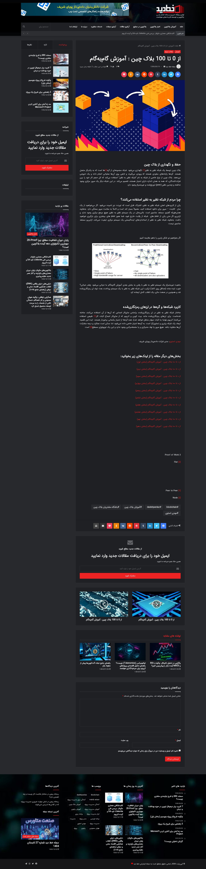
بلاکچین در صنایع (139, 26)
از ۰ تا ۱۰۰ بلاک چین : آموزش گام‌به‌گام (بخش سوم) (158, 376)
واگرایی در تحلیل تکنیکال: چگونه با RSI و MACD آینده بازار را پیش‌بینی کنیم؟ (165, 664)
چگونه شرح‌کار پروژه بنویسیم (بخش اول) (40, 82)
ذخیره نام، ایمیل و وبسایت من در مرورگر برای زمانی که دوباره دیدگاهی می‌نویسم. (148, 750)
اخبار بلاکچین (155, 26)
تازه (45, 44)
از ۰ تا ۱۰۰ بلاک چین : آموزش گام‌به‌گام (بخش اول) (159, 362)
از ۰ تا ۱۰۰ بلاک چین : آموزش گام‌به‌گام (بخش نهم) (159, 419)
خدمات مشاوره (96, 26)
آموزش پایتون (76, 809)
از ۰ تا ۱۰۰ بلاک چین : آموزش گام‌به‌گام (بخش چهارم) (158, 383)
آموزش (171, 45)
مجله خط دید (170, 66)
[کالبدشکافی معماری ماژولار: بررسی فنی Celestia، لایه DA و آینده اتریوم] (61, 260)
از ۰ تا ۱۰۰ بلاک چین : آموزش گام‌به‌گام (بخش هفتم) (158, 405)
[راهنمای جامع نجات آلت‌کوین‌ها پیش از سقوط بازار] (95, 651)
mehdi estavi (94, 799)
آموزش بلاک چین (132, 507)
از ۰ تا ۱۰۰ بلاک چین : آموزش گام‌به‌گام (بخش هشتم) (158, 412)
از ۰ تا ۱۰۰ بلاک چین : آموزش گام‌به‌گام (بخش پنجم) (158, 390)
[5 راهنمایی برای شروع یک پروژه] (61, 96)
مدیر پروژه (82, 818)
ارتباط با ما (73, 26)
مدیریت (73, 818)
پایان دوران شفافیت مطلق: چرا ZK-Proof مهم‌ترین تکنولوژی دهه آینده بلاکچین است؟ (48, 243)
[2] (106, 170)
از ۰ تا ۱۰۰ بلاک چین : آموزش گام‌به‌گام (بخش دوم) (159, 369)
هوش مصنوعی (94, 828)
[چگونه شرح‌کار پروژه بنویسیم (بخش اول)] (61, 84)
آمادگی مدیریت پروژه (92, 804)
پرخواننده (63, 44)
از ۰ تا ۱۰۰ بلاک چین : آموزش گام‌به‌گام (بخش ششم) (158, 397)
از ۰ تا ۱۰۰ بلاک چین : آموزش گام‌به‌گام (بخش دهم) (158, 426)
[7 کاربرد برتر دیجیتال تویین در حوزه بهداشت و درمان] (61, 71)
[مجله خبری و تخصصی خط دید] (170, 11)
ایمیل (178, 740)
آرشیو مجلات (111, 26)
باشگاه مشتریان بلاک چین (105, 507)
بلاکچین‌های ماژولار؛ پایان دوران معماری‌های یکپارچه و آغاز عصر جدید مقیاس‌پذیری (143, 33)
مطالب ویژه (169, 51)
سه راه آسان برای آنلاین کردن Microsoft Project (39, 106)
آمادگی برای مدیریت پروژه (76, 799)
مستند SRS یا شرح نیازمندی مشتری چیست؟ (40, 57)
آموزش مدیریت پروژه (92, 809)
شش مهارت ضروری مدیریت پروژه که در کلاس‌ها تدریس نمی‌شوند (40, 803)
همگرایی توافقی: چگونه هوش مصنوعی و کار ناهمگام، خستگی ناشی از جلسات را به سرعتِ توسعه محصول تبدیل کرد (38, 302)
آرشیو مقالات (124, 26)
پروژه (75, 828)
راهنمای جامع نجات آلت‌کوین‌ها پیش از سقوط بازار (95, 664)
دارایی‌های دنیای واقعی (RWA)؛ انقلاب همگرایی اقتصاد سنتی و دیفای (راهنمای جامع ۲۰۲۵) (38, 286)
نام (179, 729)
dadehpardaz (153, 507)
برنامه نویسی (94, 818)
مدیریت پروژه (94, 823)
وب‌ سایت (124, 740)
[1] (144, 170)
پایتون (83, 828)
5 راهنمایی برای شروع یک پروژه (38, 92)
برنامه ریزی (79, 814)
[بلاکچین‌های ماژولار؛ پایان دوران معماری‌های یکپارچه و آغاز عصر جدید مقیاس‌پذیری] (61, 274)
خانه (181, 26)
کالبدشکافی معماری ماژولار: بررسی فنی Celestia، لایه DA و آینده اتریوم (38, 259)
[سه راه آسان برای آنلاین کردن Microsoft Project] (61, 108)
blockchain (171, 507)
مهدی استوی (175, 341)
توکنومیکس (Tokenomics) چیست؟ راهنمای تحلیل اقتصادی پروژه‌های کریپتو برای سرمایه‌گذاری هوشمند (131, 666)
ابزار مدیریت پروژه (93, 814)
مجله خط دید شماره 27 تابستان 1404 (43, 844)
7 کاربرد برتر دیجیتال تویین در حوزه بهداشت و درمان (39, 69)
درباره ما (84, 26)
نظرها (29, 44)
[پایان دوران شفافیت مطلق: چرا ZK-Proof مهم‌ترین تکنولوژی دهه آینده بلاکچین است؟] (134, 798)
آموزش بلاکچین (170, 26)
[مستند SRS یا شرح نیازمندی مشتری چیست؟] (61, 59)
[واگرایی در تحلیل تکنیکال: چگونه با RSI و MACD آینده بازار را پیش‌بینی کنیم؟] (165, 651)
